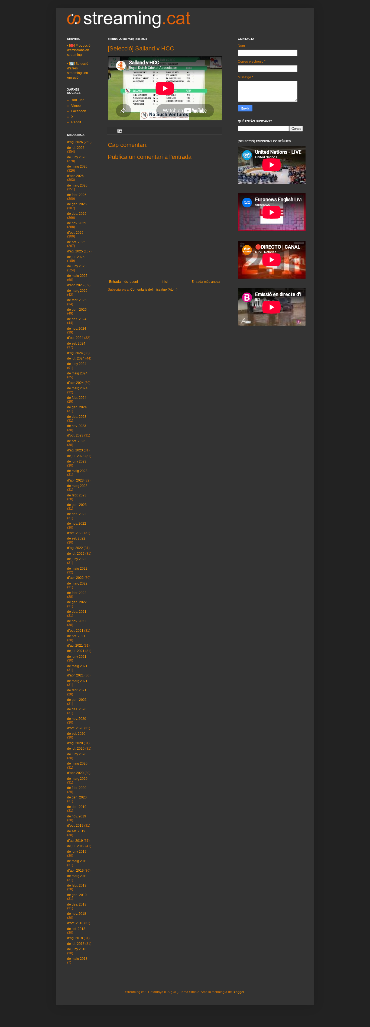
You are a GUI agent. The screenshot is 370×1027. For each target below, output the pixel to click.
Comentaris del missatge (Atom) (153, 289)
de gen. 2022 (77, 602)
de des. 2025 (76, 214)
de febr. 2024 (76, 398)
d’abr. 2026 (75, 176)
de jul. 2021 (76, 651)
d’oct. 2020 (75, 728)
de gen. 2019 (77, 895)
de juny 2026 (76, 157)
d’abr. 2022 (75, 578)
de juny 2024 (76, 364)
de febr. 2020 (76, 788)
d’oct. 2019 (75, 825)
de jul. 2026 (76, 148)
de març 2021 (77, 681)
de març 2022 (77, 583)
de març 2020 (77, 779)
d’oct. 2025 (75, 233)
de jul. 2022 (76, 554)
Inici (165, 282)
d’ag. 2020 (75, 743)
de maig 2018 (77, 959)
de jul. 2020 (76, 748)
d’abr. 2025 (75, 285)
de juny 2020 (76, 754)
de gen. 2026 (77, 204)
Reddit (76, 122)
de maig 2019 (77, 861)
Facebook (78, 111)
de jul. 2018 (76, 944)
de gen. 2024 (77, 407)
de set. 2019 (76, 831)
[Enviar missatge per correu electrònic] (119, 130)
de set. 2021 (76, 636)
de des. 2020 (76, 709)
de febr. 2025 (76, 300)
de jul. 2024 (76, 358)
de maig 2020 (77, 763)
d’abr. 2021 (75, 675)
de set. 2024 (76, 343)
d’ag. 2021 (75, 645)
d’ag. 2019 (75, 841)
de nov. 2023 (76, 426)
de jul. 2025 (76, 257)
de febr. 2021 (76, 690)
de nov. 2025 (76, 223)
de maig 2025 (77, 276)
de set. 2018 (76, 929)
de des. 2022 (76, 514)
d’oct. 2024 (75, 338)
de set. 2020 (76, 734)
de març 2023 (77, 486)
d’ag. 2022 (75, 548)
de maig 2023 (77, 471)
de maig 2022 (77, 568)
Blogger (238, 992)
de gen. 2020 (77, 797)
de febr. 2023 (76, 495)
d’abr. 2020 (75, 773)
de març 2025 (77, 291)
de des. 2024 (76, 319)
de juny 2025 (76, 266)
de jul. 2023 (76, 456)
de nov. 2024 (76, 328)
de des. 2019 (76, 807)
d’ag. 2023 (75, 450)
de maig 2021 (77, 666)
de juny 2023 (76, 461)
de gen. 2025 (77, 310)
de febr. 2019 (76, 885)
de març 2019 (77, 876)
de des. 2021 (76, 612)
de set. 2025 (76, 242)
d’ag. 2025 (75, 251)
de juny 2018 (76, 949)
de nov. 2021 (76, 621)
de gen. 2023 (77, 505)
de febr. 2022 (76, 593)
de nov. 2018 (76, 914)
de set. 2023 (76, 441)
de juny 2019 (76, 851)
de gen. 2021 (77, 700)
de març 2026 (77, 185)
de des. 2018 (76, 904)
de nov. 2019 (76, 816)
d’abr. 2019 (75, 870)
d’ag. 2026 (75, 142)
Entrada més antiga (206, 282)
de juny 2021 (76, 657)
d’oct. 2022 (75, 533)
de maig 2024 (77, 373)
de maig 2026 (77, 166)
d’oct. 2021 (75, 631)
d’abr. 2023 (75, 480)
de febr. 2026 (76, 195)
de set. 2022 (76, 538)
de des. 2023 (76, 417)
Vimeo (76, 106)
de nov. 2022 (76, 523)
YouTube (78, 100)
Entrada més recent (123, 282)
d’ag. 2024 (75, 353)
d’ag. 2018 (75, 938)
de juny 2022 (76, 559)
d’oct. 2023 (75, 435)
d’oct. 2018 (75, 923)
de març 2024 (77, 388)
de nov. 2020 (76, 719)
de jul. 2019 (76, 846)
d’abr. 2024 (75, 383)
